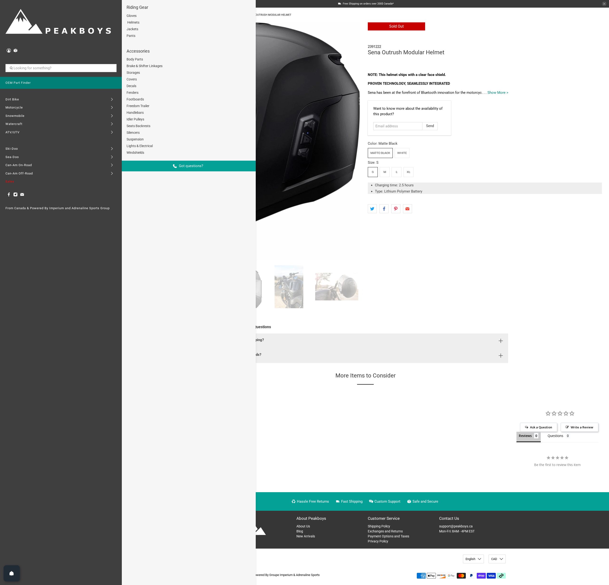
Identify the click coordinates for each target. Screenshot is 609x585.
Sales (9, 181)
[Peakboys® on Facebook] (8, 195)
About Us (303, 526)
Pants (131, 36)
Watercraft (13, 124)
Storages (133, 72)
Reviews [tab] (525, 435)
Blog (299, 531)
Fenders (132, 92)
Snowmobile (15, 116)
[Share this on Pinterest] (395, 208)
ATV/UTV (12, 132)
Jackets (132, 29)
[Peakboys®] (58, 22)
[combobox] (61, 68)
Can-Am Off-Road (19, 173)
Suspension (135, 139)
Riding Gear (137, 7)
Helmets (133, 22)
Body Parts (135, 59)
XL (408, 172)
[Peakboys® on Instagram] (15, 195)
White (402, 153)
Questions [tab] (555, 435)
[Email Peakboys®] (22, 195)
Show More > (497, 92)
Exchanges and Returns (385, 531)
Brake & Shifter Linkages (144, 66)
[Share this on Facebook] (383, 208)
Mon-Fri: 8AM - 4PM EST (457, 531)
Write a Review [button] (582, 427)
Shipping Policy (379, 526)
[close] (604, 3)
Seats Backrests (138, 126)
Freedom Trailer (138, 106)
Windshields (135, 152)
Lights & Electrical (140, 146)
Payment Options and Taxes (388, 536)
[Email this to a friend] (407, 208)
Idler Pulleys (135, 119)
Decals (131, 86)
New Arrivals (305, 536)
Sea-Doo (12, 157)
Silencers (133, 132)
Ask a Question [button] (541, 427)
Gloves (132, 16)
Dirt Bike (12, 99)
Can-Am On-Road (18, 165)
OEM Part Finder (18, 82)
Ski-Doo (11, 148)
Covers (132, 79)
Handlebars (135, 112)
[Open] (12, 573)
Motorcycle (14, 107)
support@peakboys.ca (456, 526)
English (470, 559)
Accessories (138, 51)
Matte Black (380, 153)
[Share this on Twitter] (372, 208)
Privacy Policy (378, 541)
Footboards (135, 99)
